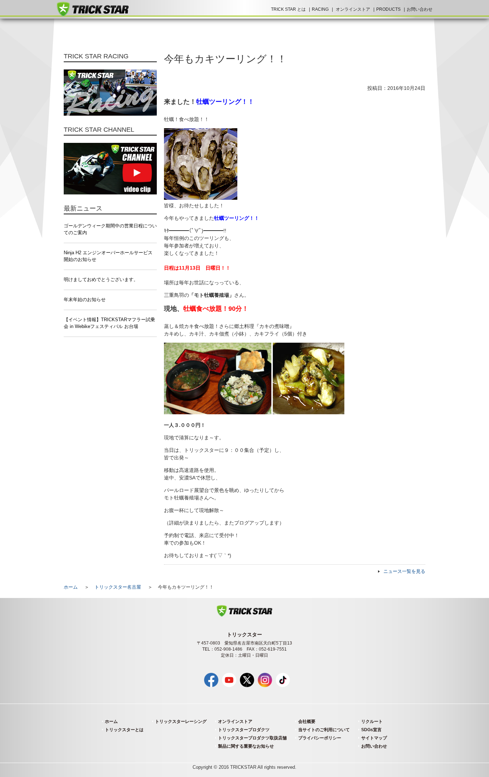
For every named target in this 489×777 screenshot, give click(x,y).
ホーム (71, 587)
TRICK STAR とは (288, 9)
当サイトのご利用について (324, 729)
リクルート (372, 721)
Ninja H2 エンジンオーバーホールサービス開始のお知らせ (108, 256)
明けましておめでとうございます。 (101, 279)
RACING (320, 9)
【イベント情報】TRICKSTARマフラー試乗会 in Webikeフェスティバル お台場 (109, 323)
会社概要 (306, 721)
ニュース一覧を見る (404, 571)
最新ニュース (83, 208)
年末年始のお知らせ (85, 299)
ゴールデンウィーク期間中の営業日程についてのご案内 (110, 229)
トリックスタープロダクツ (244, 729)
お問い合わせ (419, 9)
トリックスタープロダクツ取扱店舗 (252, 737)
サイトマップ (374, 737)
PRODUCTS (388, 9)
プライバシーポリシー (319, 737)
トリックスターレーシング (181, 721)
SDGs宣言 (371, 729)
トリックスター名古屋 (118, 587)
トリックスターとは (124, 729)
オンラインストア (353, 9)
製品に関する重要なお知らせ (246, 746)
